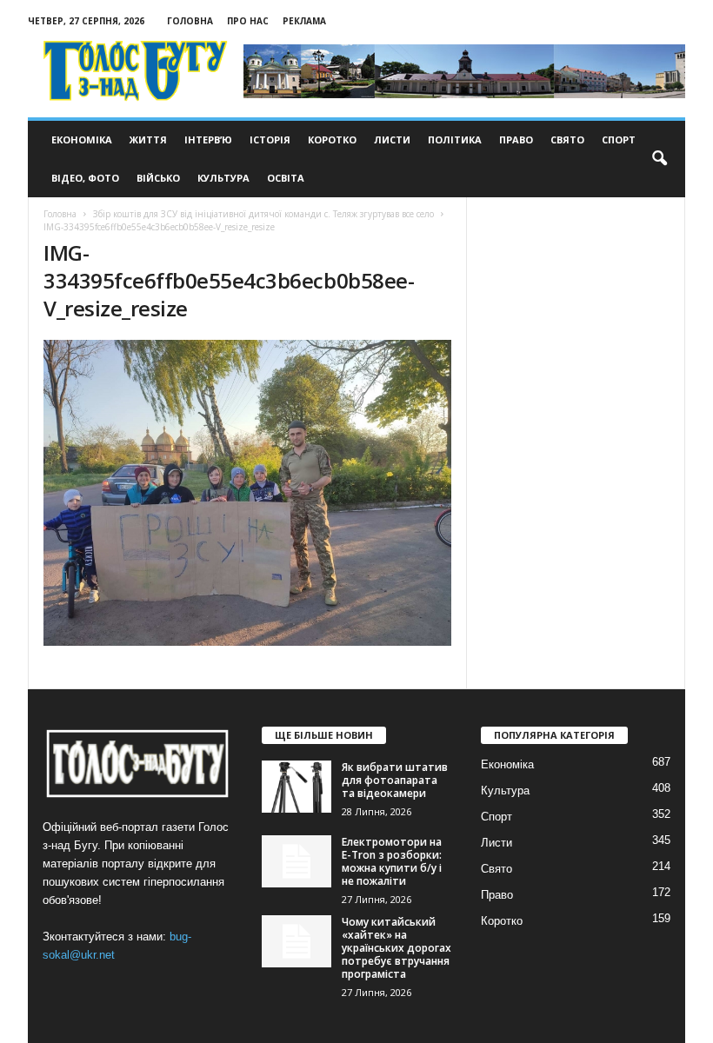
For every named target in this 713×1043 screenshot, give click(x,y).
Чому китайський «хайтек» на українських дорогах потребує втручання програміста (396, 947)
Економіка (81, 139)
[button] (659, 159)
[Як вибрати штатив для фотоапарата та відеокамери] (296, 787)
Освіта (285, 177)
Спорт (619, 139)
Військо (158, 177)
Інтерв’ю (208, 139)
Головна (190, 21)
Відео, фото (85, 177)
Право (516, 139)
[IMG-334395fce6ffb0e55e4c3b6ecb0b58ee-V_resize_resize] (247, 493)
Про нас (248, 21)
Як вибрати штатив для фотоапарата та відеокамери (395, 780)
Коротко (332, 139)
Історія (270, 139)
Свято (567, 139)
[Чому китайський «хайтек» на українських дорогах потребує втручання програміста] (296, 941)
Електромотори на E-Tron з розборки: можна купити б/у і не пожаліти (392, 861)
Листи (392, 139)
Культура (223, 177)
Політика (455, 139)
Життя (148, 139)
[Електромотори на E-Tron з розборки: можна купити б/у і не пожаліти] (296, 861)
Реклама (304, 21)
